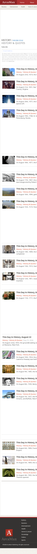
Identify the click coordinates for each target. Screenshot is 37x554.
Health (23, 7)
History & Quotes (29, 72)
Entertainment (14, 7)
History (19, 72)
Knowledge (24, 534)
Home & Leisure (26, 531)
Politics (23, 537)
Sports (23, 540)
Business (4, 7)
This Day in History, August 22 (16, 337)
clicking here (11, 61)
